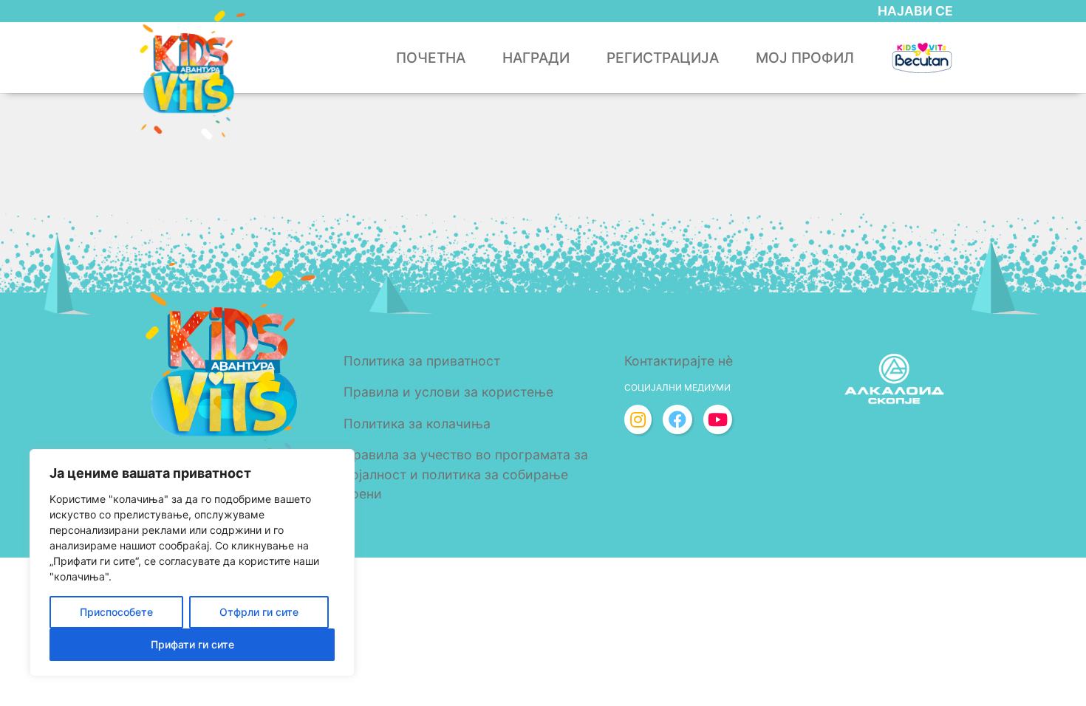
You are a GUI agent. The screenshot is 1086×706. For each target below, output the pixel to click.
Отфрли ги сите (258, 612)
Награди (536, 57)
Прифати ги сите (192, 644)
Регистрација (663, 57)
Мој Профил (805, 57)
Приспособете (116, 612)
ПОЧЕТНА (430, 57)
